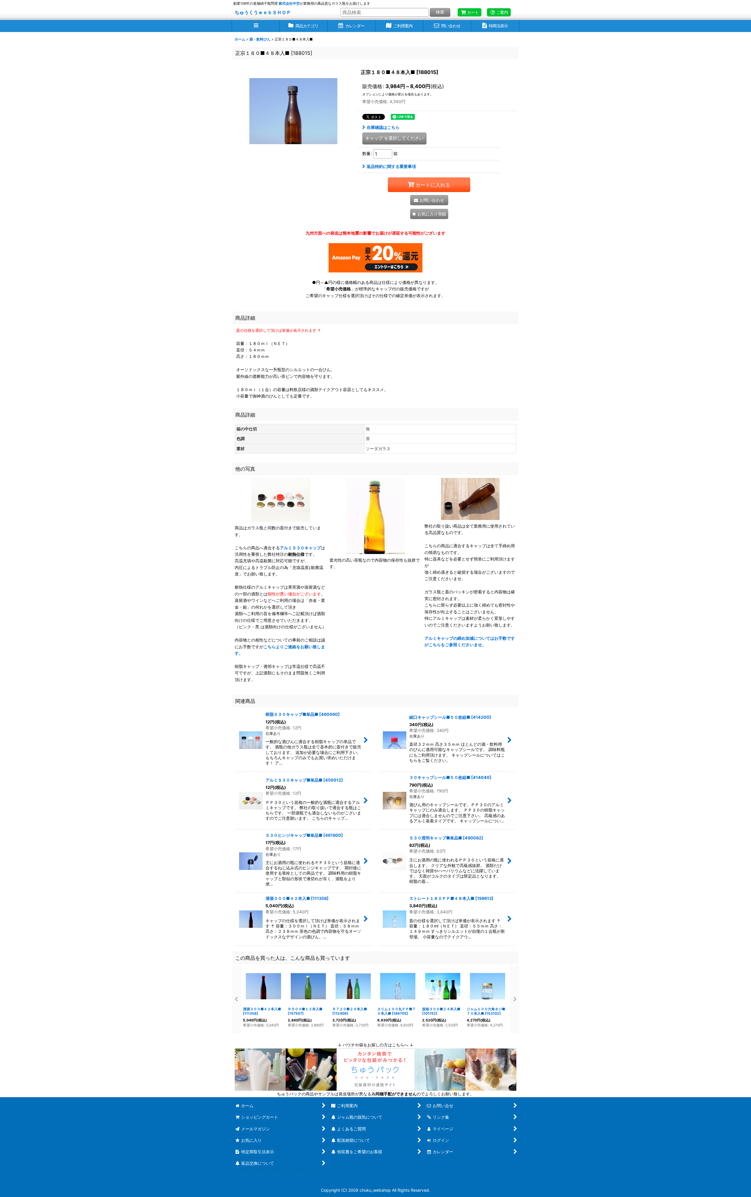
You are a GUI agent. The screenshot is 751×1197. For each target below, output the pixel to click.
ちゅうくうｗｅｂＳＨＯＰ (263, 12)
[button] (256, 26)
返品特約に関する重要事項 (391, 166)
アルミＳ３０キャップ (300, 547)
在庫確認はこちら (383, 127)
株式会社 (289, 3)
